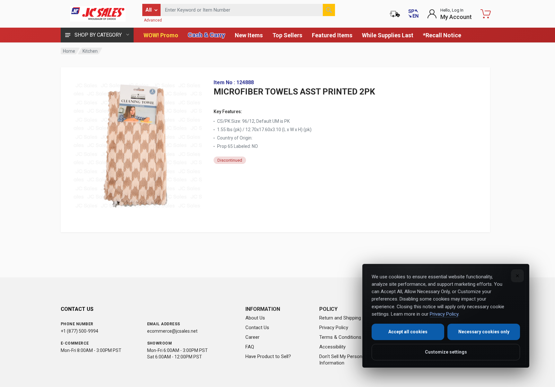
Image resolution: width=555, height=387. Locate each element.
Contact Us (257, 327)
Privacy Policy (333, 327)
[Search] (329, 10)
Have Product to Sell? (268, 356)
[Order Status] (394, 13)
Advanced (153, 20)
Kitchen (90, 51)
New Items (249, 35)
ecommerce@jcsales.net (172, 331)
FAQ (249, 347)
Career (252, 337)
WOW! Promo (161, 35)
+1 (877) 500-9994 (79, 331)
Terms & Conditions (340, 337)
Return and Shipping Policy (347, 318)
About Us (255, 318)
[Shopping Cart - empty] (485, 13)
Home (69, 51)
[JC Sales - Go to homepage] (98, 14)
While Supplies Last (387, 35)
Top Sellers (287, 35)
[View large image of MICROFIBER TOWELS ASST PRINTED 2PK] (138, 144)
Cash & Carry (206, 35)
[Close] (517, 275)
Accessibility (332, 347)
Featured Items (332, 35)
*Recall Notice (442, 35)
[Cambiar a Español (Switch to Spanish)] (413, 13)
